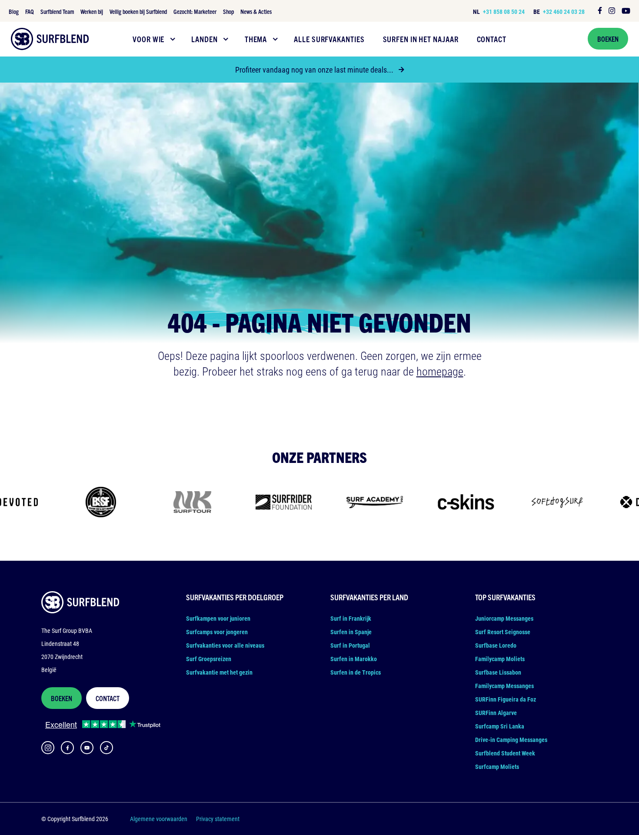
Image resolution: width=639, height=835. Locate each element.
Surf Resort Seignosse (502, 632)
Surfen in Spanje (351, 632)
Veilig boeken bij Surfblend (138, 11)
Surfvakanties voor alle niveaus (225, 645)
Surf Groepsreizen (208, 659)
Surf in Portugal (350, 645)
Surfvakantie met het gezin (219, 672)
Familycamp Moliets (500, 659)
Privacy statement (218, 819)
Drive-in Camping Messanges (511, 739)
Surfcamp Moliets (497, 766)
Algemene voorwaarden (158, 819)
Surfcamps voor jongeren (217, 632)
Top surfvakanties (505, 597)
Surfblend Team (57, 11)
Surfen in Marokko (353, 659)
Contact (108, 698)
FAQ (29, 11)
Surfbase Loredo (495, 645)
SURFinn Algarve (496, 713)
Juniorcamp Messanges (504, 618)
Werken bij (91, 11)
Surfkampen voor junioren (218, 618)
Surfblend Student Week (505, 753)
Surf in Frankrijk (350, 618)
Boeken (608, 38)
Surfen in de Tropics (355, 672)
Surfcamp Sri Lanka (499, 726)
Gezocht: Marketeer (194, 11)
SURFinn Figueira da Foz (505, 699)
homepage (439, 371)
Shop (228, 11)
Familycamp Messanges (504, 686)
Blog (14, 11)
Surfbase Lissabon (498, 672)
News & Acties (256, 11)
